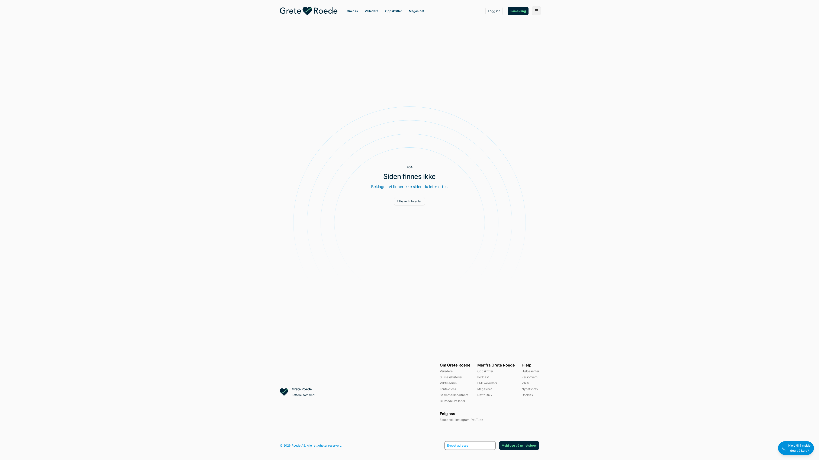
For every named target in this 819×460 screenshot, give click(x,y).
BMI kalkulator (487, 383)
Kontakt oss (448, 389)
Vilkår (525, 383)
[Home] (308, 11)
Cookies (527, 395)
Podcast (483, 377)
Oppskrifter (485, 371)
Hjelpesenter (530, 371)
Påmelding (518, 11)
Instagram (462, 419)
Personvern (529, 377)
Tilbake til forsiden (409, 201)
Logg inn (494, 11)
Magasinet (484, 389)
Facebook (447, 419)
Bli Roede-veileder (452, 401)
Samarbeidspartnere (454, 395)
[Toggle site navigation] (536, 10)
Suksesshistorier (451, 377)
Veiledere (446, 371)
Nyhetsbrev (530, 389)
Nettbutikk (484, 395)
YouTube (477, 419)
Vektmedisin (448, 383)
